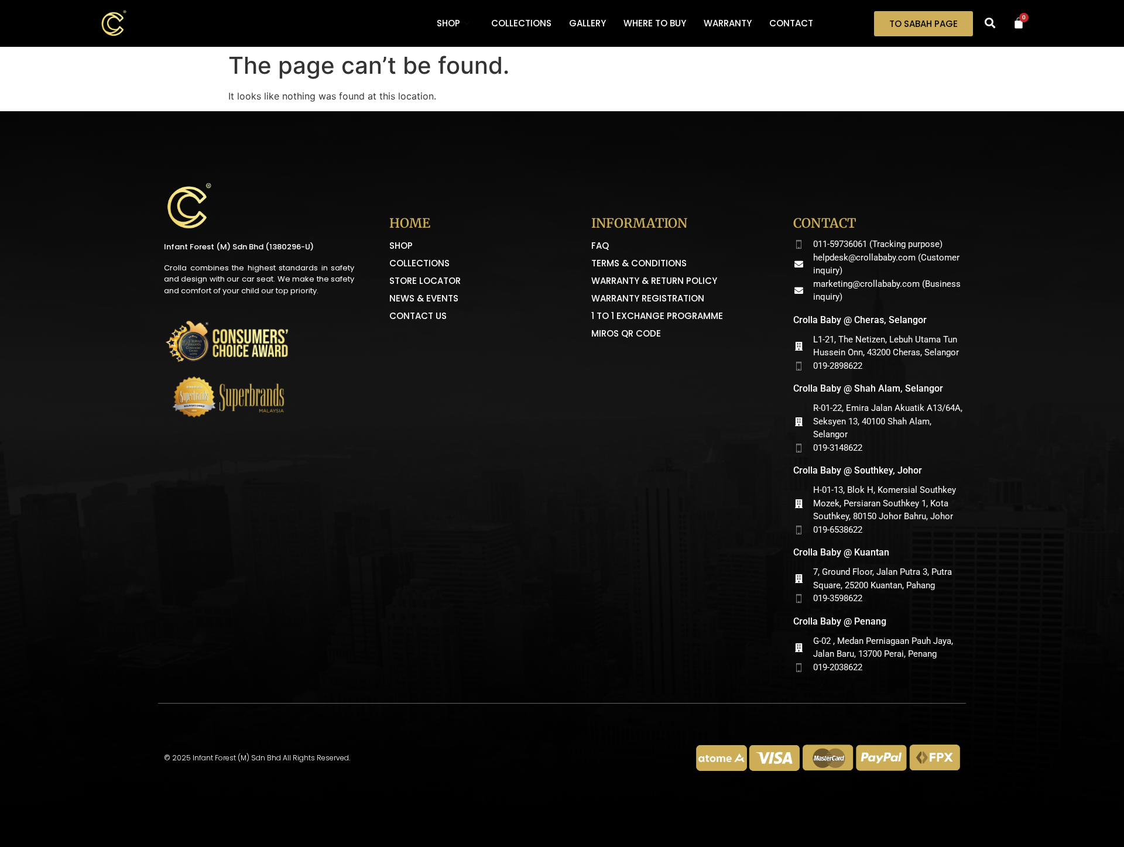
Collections (521, 23)
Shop (448, 23)
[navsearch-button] (990, 23)
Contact (791, 23)
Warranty (728, 23)
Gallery (587, 23)
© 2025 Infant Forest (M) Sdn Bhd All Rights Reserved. (257, 758)
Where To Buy (654, 23)
